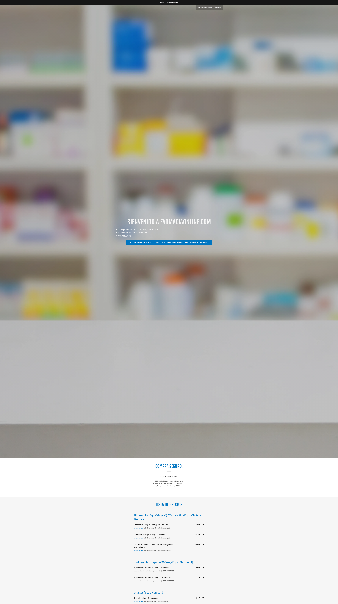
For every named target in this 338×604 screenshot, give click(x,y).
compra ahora (138, 528)
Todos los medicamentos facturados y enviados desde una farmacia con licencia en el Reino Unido (169, 242)
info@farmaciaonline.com (209, 7)
